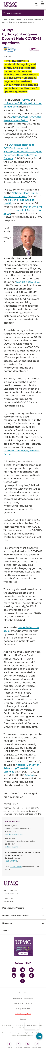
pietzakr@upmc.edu (13, 847)
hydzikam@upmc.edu (14, 834)
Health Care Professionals (15, 915)
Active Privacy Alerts (23, 1014)
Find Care (9, 1047)
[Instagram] (14, 976)
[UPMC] (10, 4)
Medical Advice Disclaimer (23, 1003)
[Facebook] (14, 970)
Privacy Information (23, 1008)
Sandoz (29, 775)
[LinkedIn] (22, 970)
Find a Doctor (16, 867)
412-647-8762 (8, 898)
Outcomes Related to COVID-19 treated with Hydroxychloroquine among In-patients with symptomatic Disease (23, 151)
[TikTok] (31, 975)
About (5, 931)
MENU (42, 1)
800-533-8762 (9, 901)
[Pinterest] (22, 976)
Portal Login (36, 1047)
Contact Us (23, 993)
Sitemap (23, 1019)
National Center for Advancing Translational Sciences (21, 768)
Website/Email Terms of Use (23, 998)
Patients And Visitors (13, 908)
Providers (18, 1047)
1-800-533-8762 (11, 861)
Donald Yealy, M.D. (27, 281)
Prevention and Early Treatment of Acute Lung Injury (23, 210)
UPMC (26, 99)
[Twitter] (22, 981)
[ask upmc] (39, 1036)
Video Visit (27, 1047)
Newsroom (7, 923)
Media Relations (14, 13)
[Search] (36, 5)
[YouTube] (31, 970)
